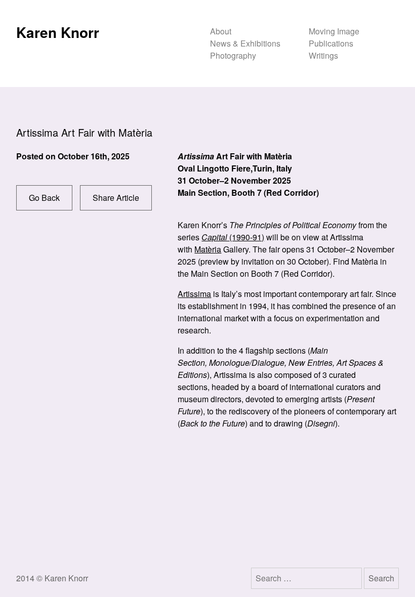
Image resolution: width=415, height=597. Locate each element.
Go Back (44, 197)
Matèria (207, 249)
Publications (331, 43)
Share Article (116, 197)
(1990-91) (232, 237)
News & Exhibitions (245, 43)
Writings (323, 55)
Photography (233, 55)
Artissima (194, 294)
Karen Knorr (57, 32)
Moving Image (334, 31)
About (220, 31)
